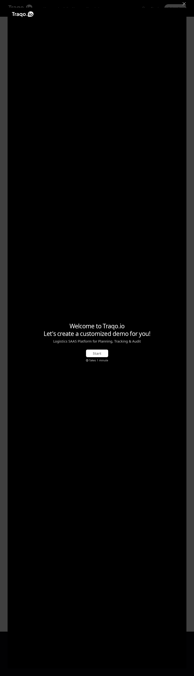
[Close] (184, 3)
